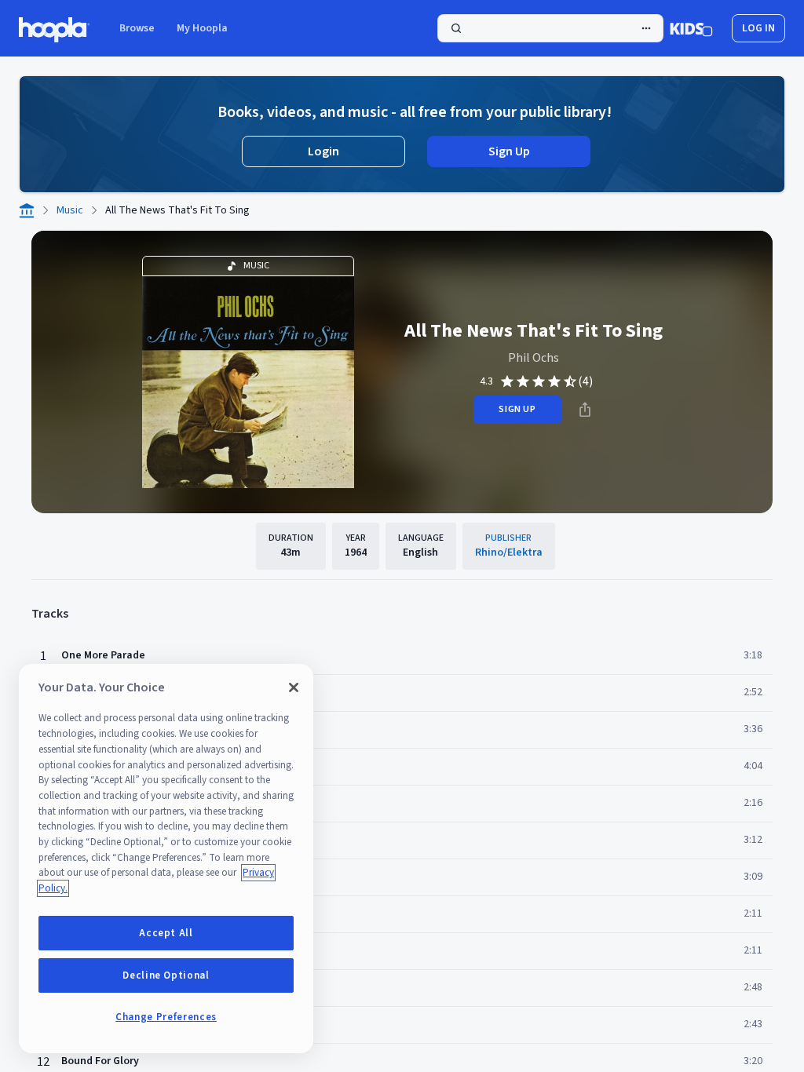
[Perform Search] (550, 28)
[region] (166, 858)
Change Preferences (166, 1017)
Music (70, 210)
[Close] (293, 687)
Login (323, 151)
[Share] (585, 409)
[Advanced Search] (646, 28)
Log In (758, 28)
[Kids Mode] (691, 28)
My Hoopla (202, 28)
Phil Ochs (533, 357)
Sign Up (509, 151)
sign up (517, 409)
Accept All (166, 933)
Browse (137, 28)
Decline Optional (166, 975)
